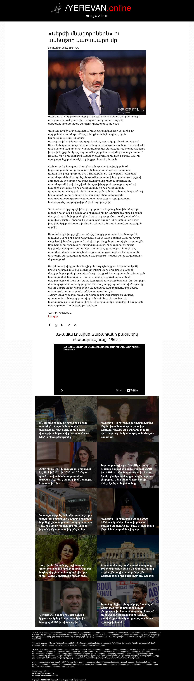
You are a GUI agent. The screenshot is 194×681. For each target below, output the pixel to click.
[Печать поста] (75, 325)
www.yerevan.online (40, 671)
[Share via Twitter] (56, 325)
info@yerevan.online (49, 675)
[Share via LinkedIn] (62, 325)
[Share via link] (69, 325)
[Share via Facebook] (49, 325)
